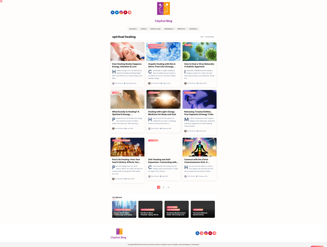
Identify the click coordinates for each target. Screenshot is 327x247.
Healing (143, 29)
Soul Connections (173, 209)
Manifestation (172, 207)
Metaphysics (169, 29)
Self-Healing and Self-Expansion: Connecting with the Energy (162, 162)
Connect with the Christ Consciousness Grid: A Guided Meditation (196, 162)
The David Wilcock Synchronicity (200, 214)
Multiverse (181, 29)
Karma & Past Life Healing (157, 47)
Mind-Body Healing (147, 209)
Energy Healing (154, 92)
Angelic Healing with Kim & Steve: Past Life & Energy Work (161, 66)
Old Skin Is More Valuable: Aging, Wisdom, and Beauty (150, 214)
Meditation (189, 140)
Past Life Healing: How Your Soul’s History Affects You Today (126, 162)
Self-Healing (153, 140)
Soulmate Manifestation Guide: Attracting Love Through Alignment (176, 214)
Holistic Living (155, 29)
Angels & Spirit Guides (156, 45)
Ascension (133, 29)
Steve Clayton (119, 83)
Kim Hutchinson (155, 83)
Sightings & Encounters (123, 209)
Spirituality (193, 29)
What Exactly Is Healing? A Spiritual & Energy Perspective (125, 114)
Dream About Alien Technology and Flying (123, 214)
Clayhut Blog (163, 21)
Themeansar (195, 244)
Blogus (187, 244)
